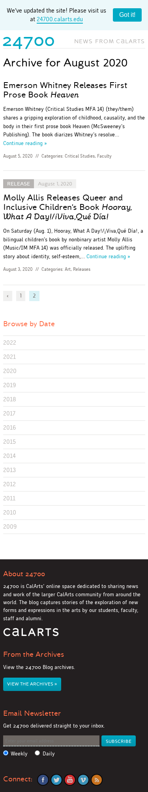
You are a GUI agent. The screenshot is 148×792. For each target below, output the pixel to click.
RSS (97, 780)
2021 (9, 356)
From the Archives (33, 654)
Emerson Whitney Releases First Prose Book (65, 90)
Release (18, 184)
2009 (10, 526)
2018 (9, 399)
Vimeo (83, 780)
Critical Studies (80, 156)
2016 (9, 427)
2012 (9, 484)
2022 (9, 342)
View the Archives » (32, 684)
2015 (9, 441)
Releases (81, 269)
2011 (9, 498)
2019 (9, 385)
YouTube (70, 780)
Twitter (56, 780)
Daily (49, 754)
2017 (9, 413)
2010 (9, 512)
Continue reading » (25, 143)
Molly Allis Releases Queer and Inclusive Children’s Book (67, 207)
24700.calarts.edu (60, 19)
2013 (9, 470)
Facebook (43, 780)
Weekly (19, 754)
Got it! (127, 14)
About (24, 574)
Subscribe (118, 741)
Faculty (104, 156)
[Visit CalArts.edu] (31, 635)
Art (68, 269)
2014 (9, 455)
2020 (10, 371)
